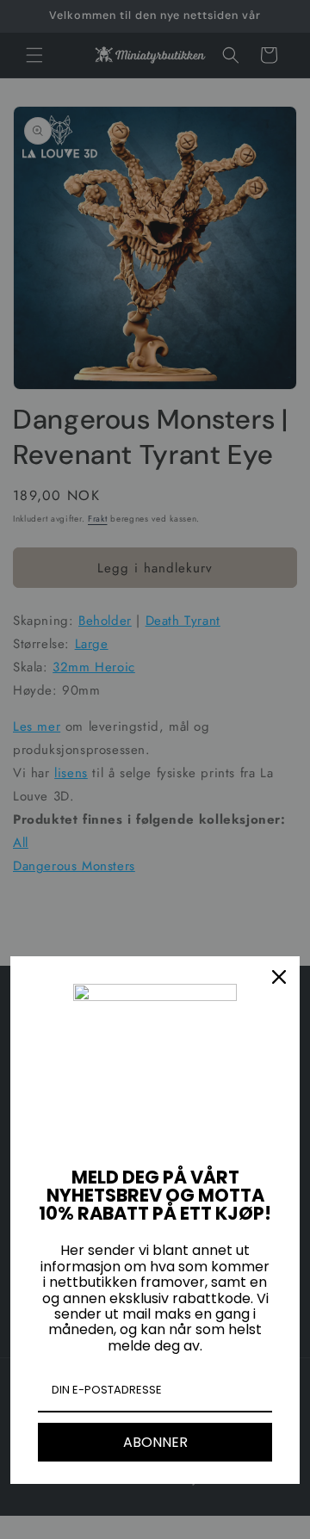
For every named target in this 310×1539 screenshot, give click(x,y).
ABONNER (155, 1442)
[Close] (279, 977)
